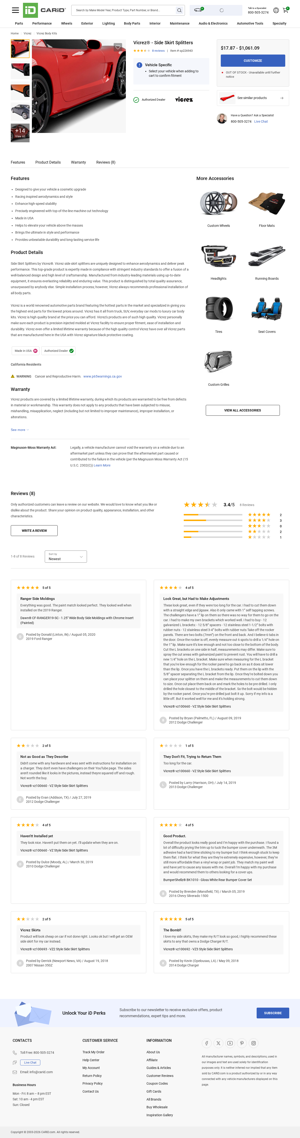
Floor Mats (267, 226)
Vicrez (27, 33)
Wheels (66, 23)
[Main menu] (15, 10)
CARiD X (218, 1043)
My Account (91, 1068)
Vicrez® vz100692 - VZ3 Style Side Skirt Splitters (198, 949)
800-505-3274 (258, 12)
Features (18, 162)
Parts (19, 23)
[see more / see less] (20, 430)
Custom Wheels (218, 226)
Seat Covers (267, 332)
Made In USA (25, 350)
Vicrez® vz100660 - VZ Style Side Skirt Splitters (197, 706)
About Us (153, 1052)
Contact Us (90, 1091)
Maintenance (180, 23)
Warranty (78, 162)
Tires (218, 332)
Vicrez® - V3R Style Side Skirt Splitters (20, 112)
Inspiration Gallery (159, 1115)
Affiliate (152, 1060)
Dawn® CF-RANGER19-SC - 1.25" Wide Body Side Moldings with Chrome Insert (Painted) (77, 620)
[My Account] (276, 10)
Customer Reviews (159, 1076)
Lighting (108, 23)
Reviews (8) (106, 162)
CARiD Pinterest (242, 1043)
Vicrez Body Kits (47, 33)
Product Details (48, 162)
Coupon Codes (157, 1083)
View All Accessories (242, 410)
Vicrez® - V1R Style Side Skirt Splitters (20, 69)
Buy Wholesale (157, 1107)
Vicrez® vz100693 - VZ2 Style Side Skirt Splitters (55, 949)
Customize (253, 60)
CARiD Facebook (207, 1043)
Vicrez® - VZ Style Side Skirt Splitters (20, 48)
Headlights (218, 278)
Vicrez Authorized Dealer (58, 350)
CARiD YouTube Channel (230, 1043)
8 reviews (158, 50)
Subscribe (273, 1013)
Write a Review (34, 530)
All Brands (153, 1099)
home (15, 33)
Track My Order (93, 1052)
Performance (42, 23)
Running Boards (267, 278)
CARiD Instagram (254, 1043)
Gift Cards (153, 1091)
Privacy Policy (92, 1083)
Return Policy (92, 1076)
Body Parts (132, 23)
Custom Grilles (218, 384)
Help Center (90, 1060)
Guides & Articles (158, 1068)
